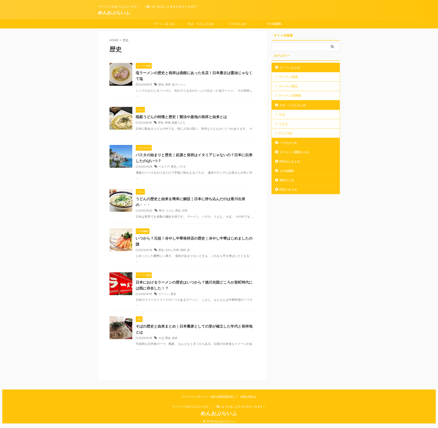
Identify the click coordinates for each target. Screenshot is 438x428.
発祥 (168, 84)
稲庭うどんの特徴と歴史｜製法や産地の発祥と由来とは (181, 116)
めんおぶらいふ (114, 12)
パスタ (182, 166)
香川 (161, 210)
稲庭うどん (178, 122)
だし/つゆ (285, 133)
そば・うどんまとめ (200, 24)
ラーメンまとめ (164, 24)
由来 (174, 338)
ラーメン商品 (288, 86)
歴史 (161, 84)
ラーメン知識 (288, 77)
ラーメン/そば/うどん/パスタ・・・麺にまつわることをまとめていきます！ (219, 406)
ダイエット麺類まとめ (294, 152)
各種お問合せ (248, 396)
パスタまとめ (237, 24)
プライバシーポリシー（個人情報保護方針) (207, 396)
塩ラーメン (179, 84)
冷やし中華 (172, 250)
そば (161, 338)
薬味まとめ (286, 180)
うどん (170, 210)
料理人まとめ (288, 189)
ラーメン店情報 (290, 95)
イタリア (164, 166)
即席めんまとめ (289, 161)
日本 (185, 210)
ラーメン (163, 294)
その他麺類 (273, 24)
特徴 (167, 122)
